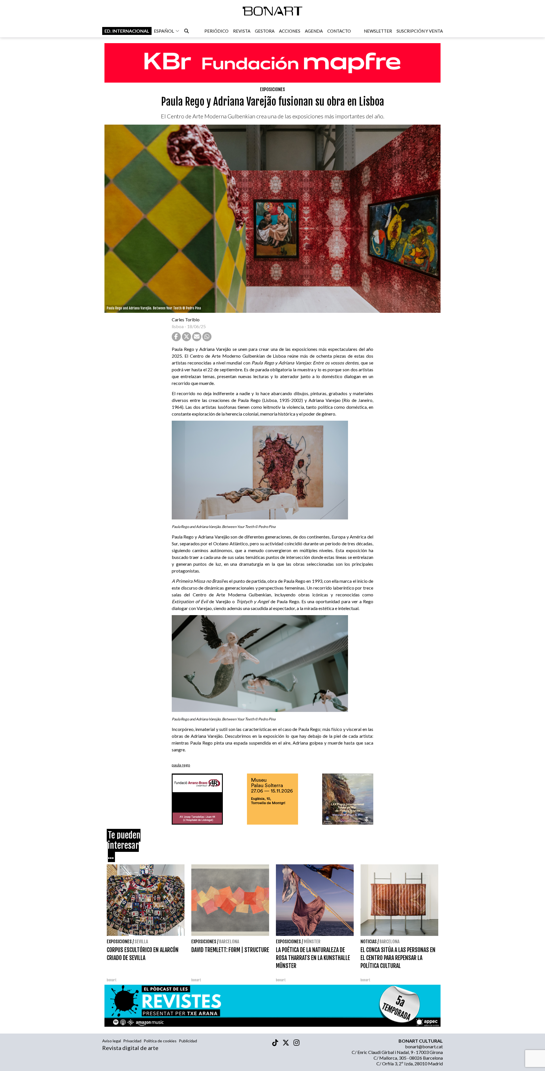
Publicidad (188, 1040)
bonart (112, 980)
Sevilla (141, 941)
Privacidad (132, 1040)
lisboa (178, 326)
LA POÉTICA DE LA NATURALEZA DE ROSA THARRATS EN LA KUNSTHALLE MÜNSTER (313, 957)
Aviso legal (111, 1040)
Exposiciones (272, 89)
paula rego (181, 764)
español (164, 30)
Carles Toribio (186, 319)
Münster (312, 941)
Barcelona (229, 941)
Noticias (368, 941)
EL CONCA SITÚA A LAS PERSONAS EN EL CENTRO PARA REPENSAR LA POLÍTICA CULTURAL (397, 957)
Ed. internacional (126, 30)
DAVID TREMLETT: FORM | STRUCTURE (230, 949)
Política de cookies (160, 1040)
